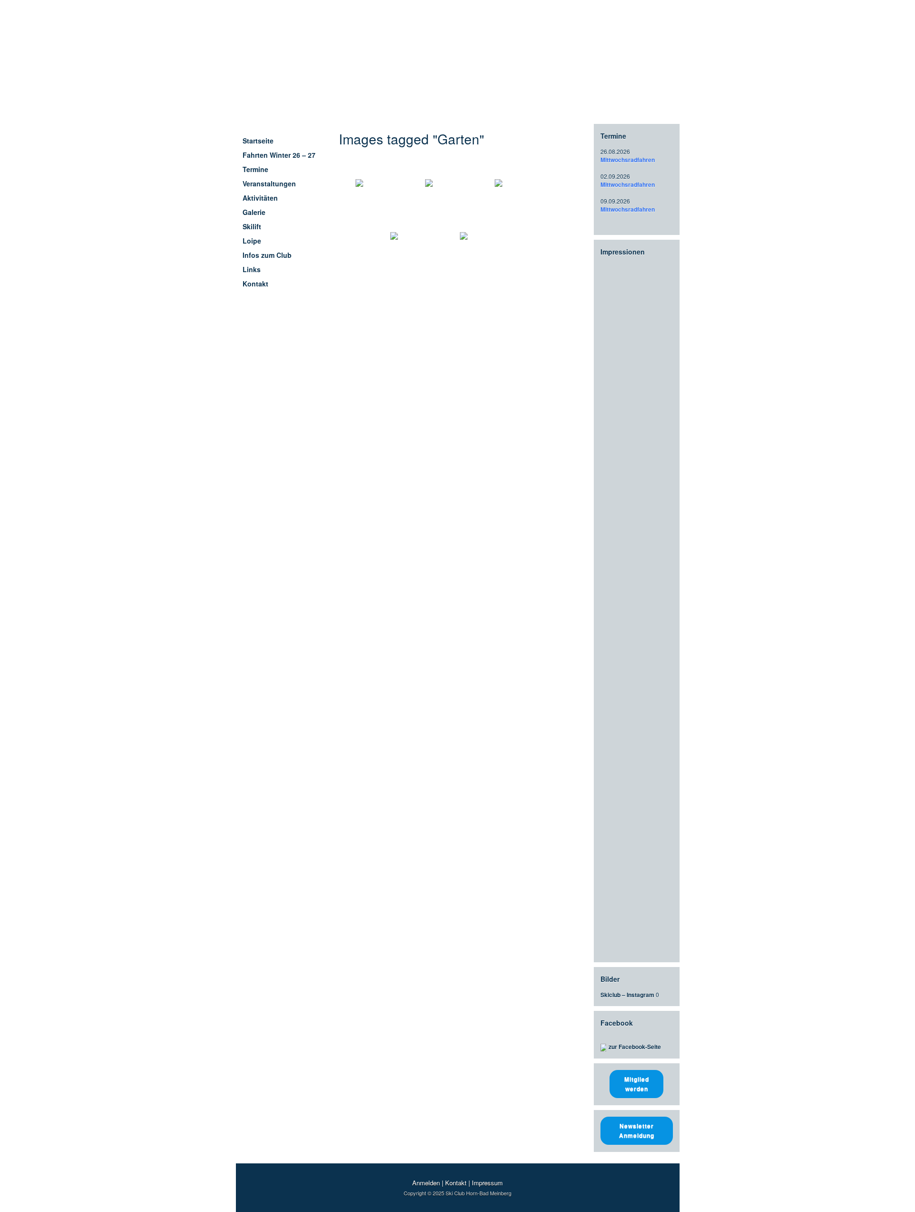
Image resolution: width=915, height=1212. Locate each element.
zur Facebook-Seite (635, 1046)
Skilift (252, 226)
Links (252, 269)
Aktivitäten (260, 198)
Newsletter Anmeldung (636, 1130)
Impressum (487, 1182)
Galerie (254, 212)
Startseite (258, 140)
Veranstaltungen (269, 183)
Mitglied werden (636, 1084)
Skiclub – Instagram (627, 994)
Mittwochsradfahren (627, 159)
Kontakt (255, 283)
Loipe (252, 240)
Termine (255, 169)
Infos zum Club (267, 255)
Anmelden (426, 1182)
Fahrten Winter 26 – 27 (279, 155)
